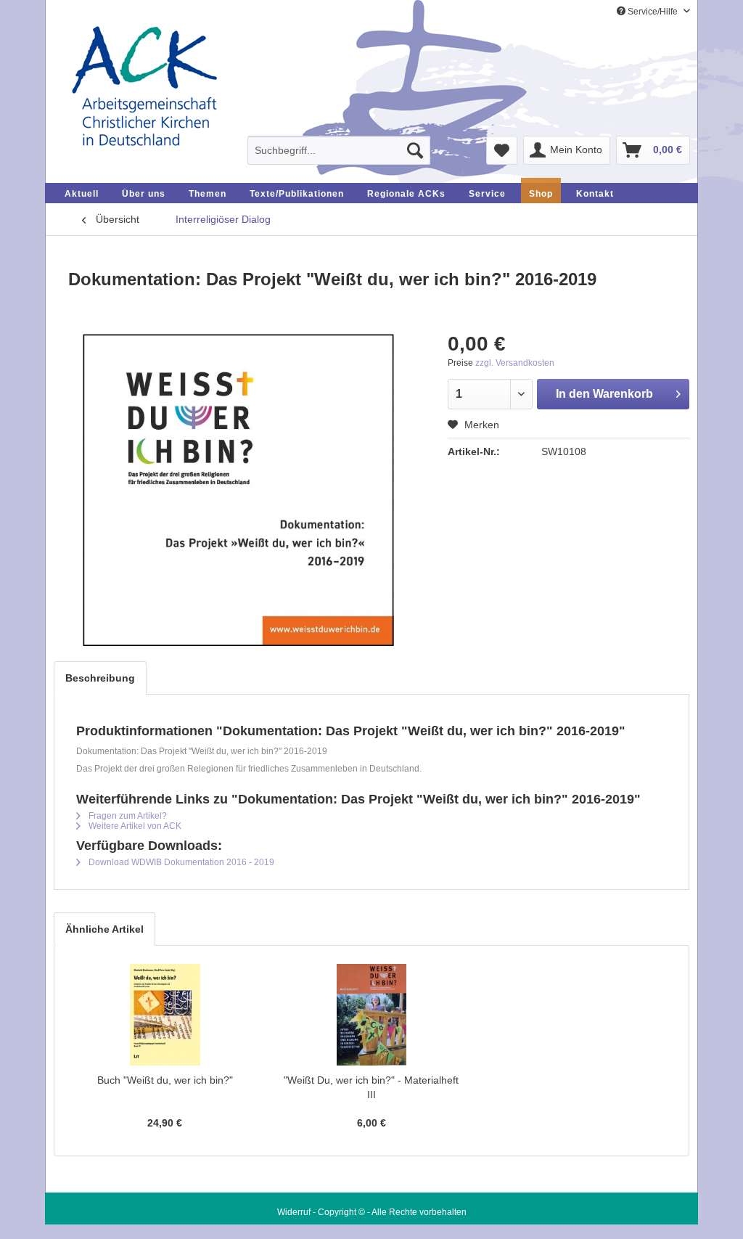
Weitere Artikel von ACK (133, 826)
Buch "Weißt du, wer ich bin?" (165, 1080)
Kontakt (595, 194)
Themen (207, 194)
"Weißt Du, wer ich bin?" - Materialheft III (371, 1087)
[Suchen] (415, 150)
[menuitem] (338, 150)
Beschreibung (100, 678)
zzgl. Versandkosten (514, 363)
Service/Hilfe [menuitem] (652, 12)
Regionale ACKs (406, 194)
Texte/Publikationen (297, 194)
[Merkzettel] (501, 150)
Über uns (143, 194)
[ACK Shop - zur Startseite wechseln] (144, 88)
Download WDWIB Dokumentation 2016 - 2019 (180, 862)
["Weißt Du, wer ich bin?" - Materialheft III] (371, 1015)
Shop (541, 194)
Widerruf (294, 1212)
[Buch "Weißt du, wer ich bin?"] (165, 1015)
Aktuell (82, 194)
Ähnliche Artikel (104, 929)
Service (487, 194)
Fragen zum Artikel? (126, 816)
